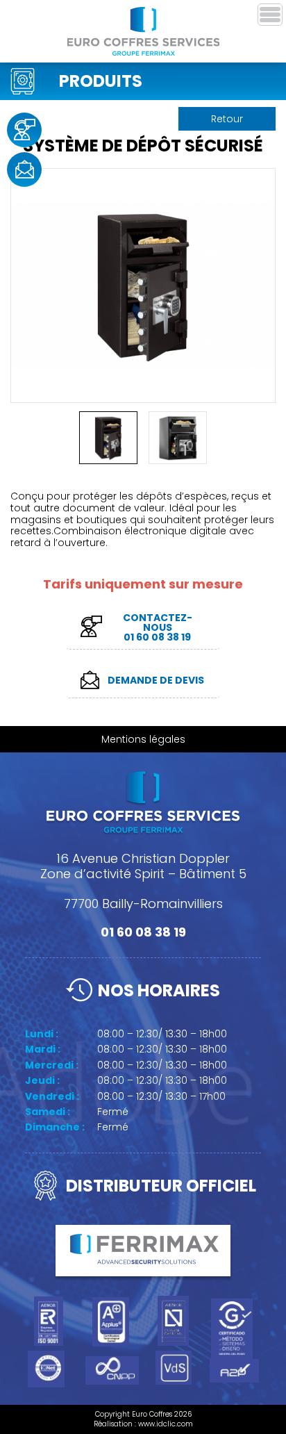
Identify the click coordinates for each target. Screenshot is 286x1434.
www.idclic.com (165, 1424)
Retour (227, 119)
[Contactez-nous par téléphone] (24, 130)
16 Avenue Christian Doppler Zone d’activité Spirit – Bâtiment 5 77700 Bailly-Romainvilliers (143, 881)
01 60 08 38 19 (143, 932)
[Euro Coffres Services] (143, 31)
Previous (26, 276)
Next (260, 276)
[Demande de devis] (24, 169)
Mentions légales (143, 739)
